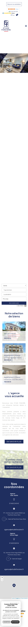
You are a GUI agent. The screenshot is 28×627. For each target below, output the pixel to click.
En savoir (14, 442)
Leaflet (13, 598)
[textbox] (14, 289)
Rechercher (14, 303)
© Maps (17, 598)
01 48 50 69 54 (14, 543)
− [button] (2, 580)
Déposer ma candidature (14, 4)
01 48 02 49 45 (14, 503)
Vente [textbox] (5, 285)
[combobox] (14, 285)
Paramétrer (6, 622)
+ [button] (2, 578)
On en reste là (14, 603)
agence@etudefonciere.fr (14, 530)
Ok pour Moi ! (15, 622)
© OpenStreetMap (24, 598)
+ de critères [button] (20, 306)
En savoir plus (14, 467)
